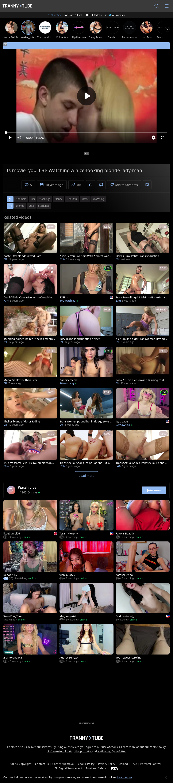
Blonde (20, 206)
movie (85, 199)
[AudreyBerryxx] (86, 643)
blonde (58, 199)
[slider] (86, 132)
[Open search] (156, 6)
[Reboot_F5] (30, 561)
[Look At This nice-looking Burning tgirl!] (142, 366)
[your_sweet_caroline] (143, 643)
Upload (123, 764)
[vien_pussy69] (86, 561)
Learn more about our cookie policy (143, 747)
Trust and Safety (96, 768)
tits (33, 199)
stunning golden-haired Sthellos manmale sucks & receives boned (29, 339)
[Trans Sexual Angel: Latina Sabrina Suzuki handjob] (86, 449)
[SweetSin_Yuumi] (30, 602)
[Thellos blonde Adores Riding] (30, 407)
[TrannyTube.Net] (17, 6)
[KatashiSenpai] (143, 561)
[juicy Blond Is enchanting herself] (86, 325)
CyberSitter (119, 751)
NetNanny (103, 751)
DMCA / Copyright (20, 764)
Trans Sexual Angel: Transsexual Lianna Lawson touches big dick (141, 463)
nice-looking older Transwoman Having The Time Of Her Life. (141, 339)
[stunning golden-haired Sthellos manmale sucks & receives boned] (30, 325)
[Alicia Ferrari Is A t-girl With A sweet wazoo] (86, 242)
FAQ (134, 764)
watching (98, 199)
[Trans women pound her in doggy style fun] (86, 407)
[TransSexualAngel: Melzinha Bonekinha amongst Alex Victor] (142, 283)
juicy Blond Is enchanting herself (80, 339)
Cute (31, 206)
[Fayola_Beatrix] (143, 519)
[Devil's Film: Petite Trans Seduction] (142, 242)
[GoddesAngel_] (143, 602)
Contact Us (42, 764)
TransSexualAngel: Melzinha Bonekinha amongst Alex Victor (141, 297)
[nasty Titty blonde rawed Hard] (30, 242)
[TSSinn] (86, 283)
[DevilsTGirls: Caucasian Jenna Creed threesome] (30, 283)
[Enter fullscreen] (163, 137)
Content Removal (63, 764)
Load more (86, 476)
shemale (21, 199)
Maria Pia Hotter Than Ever (20, 380)
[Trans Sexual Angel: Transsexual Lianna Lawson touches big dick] (142, 449)
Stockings (43, 206)
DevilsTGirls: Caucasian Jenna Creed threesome (29, 297)
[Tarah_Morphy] (86, 519)
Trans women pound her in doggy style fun (85, 421)
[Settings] (153, 137)
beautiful (72, 199)
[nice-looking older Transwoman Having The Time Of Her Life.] (142, 325)
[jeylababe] (142, 407)
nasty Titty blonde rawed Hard (23, 256)
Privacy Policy (106, 764)
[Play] (86, 95)
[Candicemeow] (86, 366)
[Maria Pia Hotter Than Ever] (30, 366)
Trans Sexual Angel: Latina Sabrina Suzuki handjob (85, 463)
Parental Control (150, 764)
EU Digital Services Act (68, 768)
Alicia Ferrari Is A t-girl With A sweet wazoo (85, 256)
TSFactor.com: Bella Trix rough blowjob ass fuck (29, 463)
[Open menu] (166, 6)
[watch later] (8, 227)
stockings (44, 199)
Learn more (124, 777)
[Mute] (19, 137)
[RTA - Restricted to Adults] (115, 768)
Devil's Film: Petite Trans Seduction (137, 256)
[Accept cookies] (166, 777)
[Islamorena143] (30, 643)
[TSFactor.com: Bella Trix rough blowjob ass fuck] (30, 449)
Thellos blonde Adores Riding (22, 421)
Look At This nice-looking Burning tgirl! (140, 380)
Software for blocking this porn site (69, 751)
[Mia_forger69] (86, 602)
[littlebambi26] (30, 519)
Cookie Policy (86, 764)
